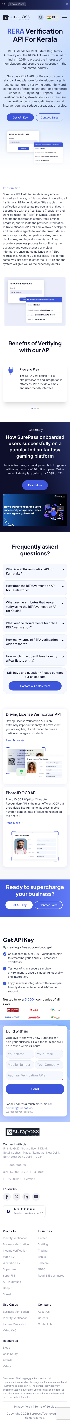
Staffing (43, 1244)
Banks (42, 1256)
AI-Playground (12, 1281)
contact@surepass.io (19, 1108)
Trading (43, 1250)
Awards (7, 1360)
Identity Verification (15, 1238)
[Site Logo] (16, 17)
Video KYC (9, 1256)
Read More (35, 485)
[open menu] (64, 17)
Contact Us (45, 1324)
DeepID (7, 1288)
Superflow (9, 1269)
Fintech (42, 1238)
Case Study (10, 1353)
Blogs (6, 1347)
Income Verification (15, 1250)
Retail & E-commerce (51, 1275)
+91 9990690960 (14, 1164)
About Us (44, 1311)
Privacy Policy (23, 1406)
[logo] (35, 1132)
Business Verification (16, 1244)
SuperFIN (9, 1275)
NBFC (41, 1269)
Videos (7, 1366)
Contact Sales (50, 117)
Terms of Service (45, 1406)
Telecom (43, 1263)
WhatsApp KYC (12, 1263)
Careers (43, 1318)
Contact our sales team (35, 686)
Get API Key (20, 117)
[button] (32, 408)
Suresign (8, 1294)
